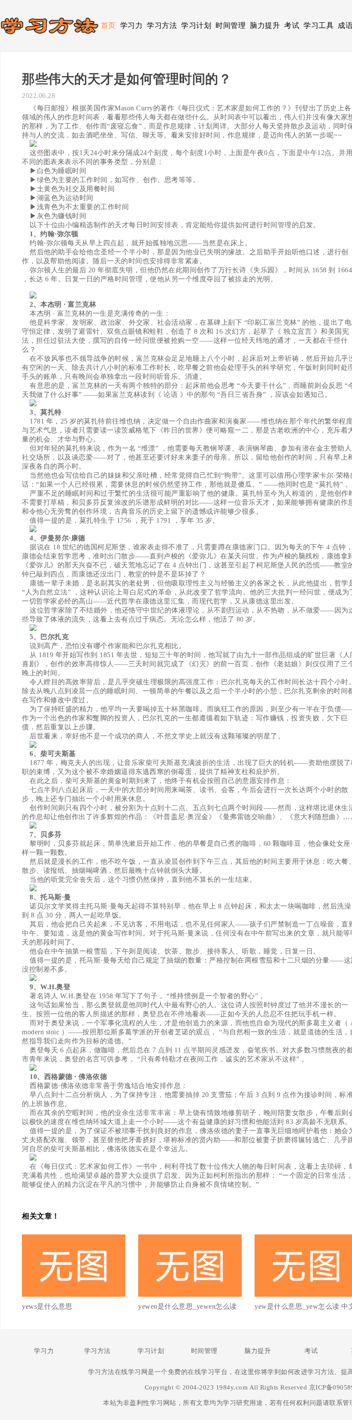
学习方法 (162, 25)
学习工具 (318, 25)
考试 (291, 25)
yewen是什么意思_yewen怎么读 (187, 1306)
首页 (108, 25)
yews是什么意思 (47, 1306)
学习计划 (196, 25)
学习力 (131, 25)
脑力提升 (265, 25)
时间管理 (230, 25)
